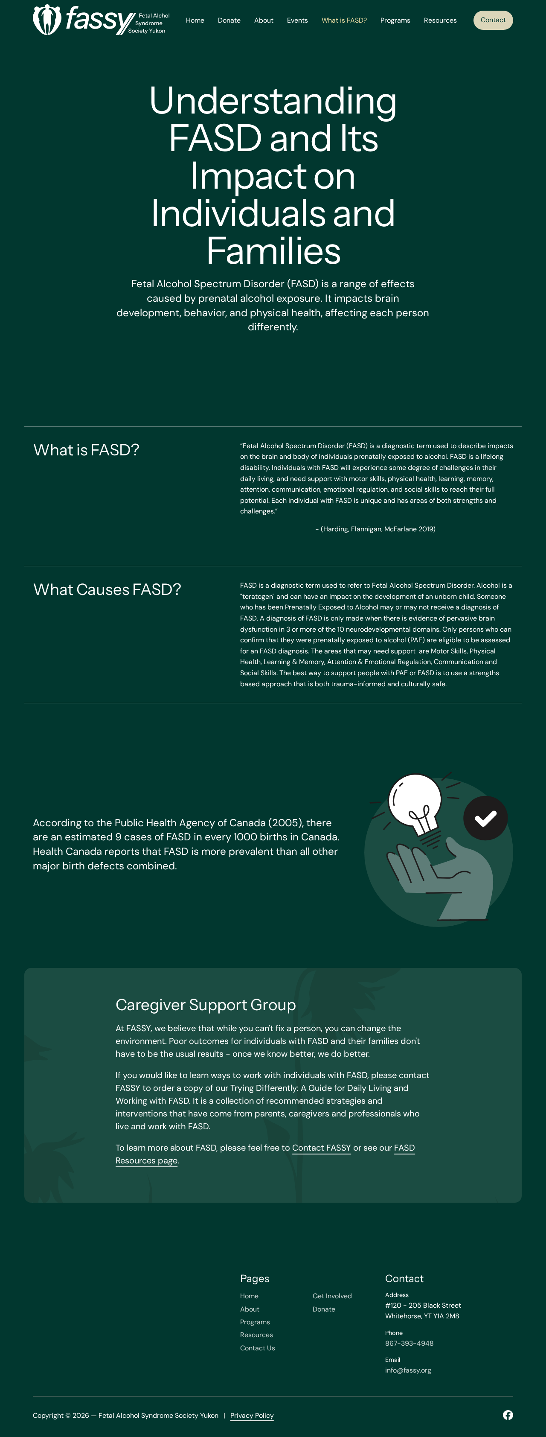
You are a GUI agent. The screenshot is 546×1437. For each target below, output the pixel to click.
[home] (101, 20)
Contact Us (257, 1348)
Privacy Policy (252, 1415)
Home (195, 20)
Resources (440, 20)
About (263, 20)
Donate (229, 20)
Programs (395, 20)
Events (297, 20)
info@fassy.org (408, 1370)
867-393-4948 (409, 1343)
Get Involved (332, 1295)
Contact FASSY (321, 1147)
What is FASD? (344, 20)
